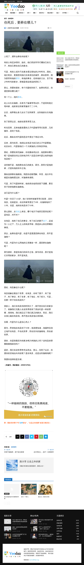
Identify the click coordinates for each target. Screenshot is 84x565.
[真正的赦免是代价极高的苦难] (12, 489)
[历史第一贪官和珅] (60, 80)
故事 (21, 423)
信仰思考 (10, 18)
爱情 (18, 78)
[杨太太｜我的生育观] (46, 489)
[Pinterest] (36, 437)
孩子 (45, 221)
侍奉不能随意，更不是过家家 (14, 452)
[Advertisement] (70, 33)
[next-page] (8, 503)
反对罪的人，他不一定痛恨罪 (44, 452)
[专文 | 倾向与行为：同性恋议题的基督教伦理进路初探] (60, 59)
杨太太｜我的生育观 (43, 497)
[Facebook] (27, 437)
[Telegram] (46, 437)
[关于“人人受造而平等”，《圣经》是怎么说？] (33, 528)
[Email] (17, 437)
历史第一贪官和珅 (70, 79)
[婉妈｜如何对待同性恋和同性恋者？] (60, 66)
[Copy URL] (22, 437)
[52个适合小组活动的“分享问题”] (33, 521)
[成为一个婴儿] (29, 489)
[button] (77, 12)
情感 (18, 211)
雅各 (20, 97)
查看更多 (67, 86)
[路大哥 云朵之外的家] (5, 28)
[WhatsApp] (41, 437)
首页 (5, 18)
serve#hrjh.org (34, 560)
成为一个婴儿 (24, 497)
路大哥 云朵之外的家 (13, 28)
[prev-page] (5, 503)
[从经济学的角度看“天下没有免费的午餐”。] (60, 73)
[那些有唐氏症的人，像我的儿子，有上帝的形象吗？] (33, 536)
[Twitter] (32, 437)
